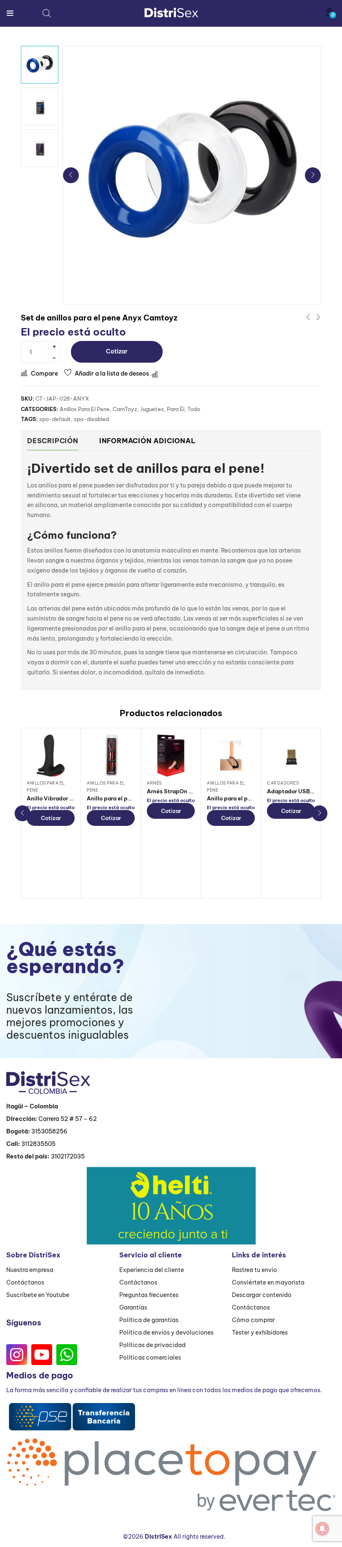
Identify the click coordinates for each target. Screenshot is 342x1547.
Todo (193, 409)
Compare (44, 373)
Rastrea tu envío (254, 1270)
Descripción (52, 441)
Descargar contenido (262, 1295)
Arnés (154, 783)
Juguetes (152, 409)
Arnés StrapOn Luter (175, 791)
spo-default (55, 419)
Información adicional (147, 441)
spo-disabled (91, 419)
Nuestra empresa (29, 1270)
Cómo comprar (253, 1320)
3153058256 (49, 1131)
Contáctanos (25, 1282)
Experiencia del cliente (151, 1270)
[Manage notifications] (322, 1528)
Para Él (175, 409)
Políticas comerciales (150, 1357)
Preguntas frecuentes (149, 1295)
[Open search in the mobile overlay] (47, 13)
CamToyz (125, 409)
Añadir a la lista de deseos (112, 373)
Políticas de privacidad (152, 1345)
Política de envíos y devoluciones (166, 1332)
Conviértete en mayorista (268, 1282)
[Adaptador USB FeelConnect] (291, 756)
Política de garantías (149, 1320)
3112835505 (38, 1144)
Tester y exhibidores (260, 1332)
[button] (329, 12)
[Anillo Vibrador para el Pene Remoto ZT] (51, 756)
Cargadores (283, 783)
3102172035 (68, 1156)
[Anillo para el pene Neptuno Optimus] (111, 756)
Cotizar (117, 351)
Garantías (133, 1307)
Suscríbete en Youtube (37, 1295)
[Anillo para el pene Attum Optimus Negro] (231, 756)
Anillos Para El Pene (85, 409)
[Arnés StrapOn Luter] (171, 756)
